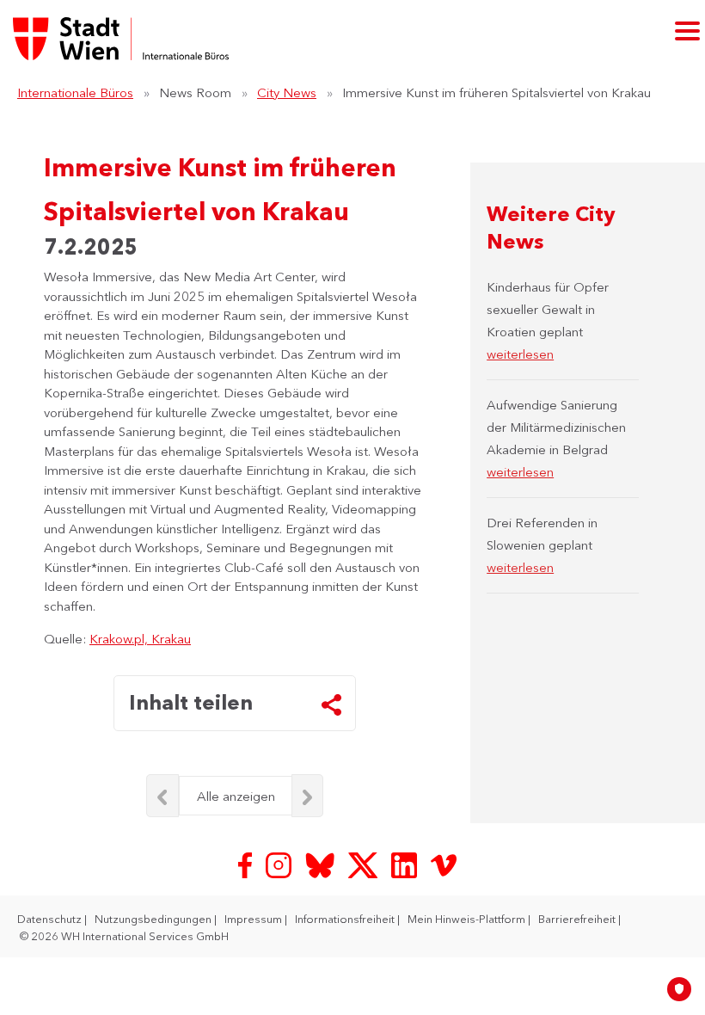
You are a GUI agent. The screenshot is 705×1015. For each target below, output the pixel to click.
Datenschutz (50, 919)
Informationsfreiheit (346, 919)
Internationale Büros (75, 92)
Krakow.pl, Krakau (140, 639)
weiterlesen (520, 354)
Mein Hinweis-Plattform (468, 919)
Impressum (254, 919)
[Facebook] (246, 863)
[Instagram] (280, 863)
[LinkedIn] (405, 863)
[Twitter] (364, 863)
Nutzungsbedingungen (154, 919)
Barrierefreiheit (578, 919)
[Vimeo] (444, 863)
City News (286, 92)
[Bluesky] (321, 863)
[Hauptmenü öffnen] (687, 30)
